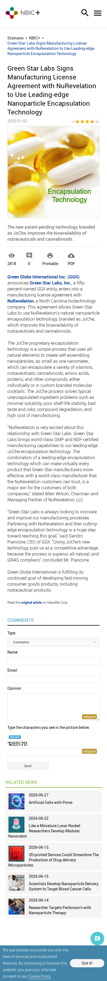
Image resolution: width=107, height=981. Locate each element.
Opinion (14, 688)
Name (12, 652)
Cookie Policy (39, 976)
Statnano (15, 38)
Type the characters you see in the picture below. (48, 727)
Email (12, 670)
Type (11, 632)
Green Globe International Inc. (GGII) (43, 277)
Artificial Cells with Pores (50, 802)
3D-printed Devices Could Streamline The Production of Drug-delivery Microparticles (53, 860)
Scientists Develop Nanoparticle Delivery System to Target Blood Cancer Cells (63, 886)
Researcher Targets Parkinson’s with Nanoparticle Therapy (60, 910)
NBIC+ (34, 38)
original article (31, 602)
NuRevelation (20, 301)
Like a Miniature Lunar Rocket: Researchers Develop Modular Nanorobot (44, 831)
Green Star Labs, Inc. (50, 283)
